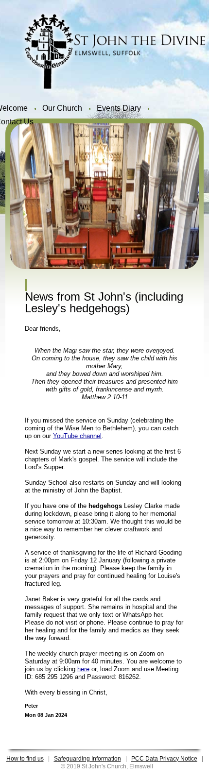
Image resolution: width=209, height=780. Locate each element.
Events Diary (119, 108)
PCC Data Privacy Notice (164, 758)
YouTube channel (77, 436)
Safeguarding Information (87, 758)
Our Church (62, 108)
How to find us (25, 758)
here (83, 669)
